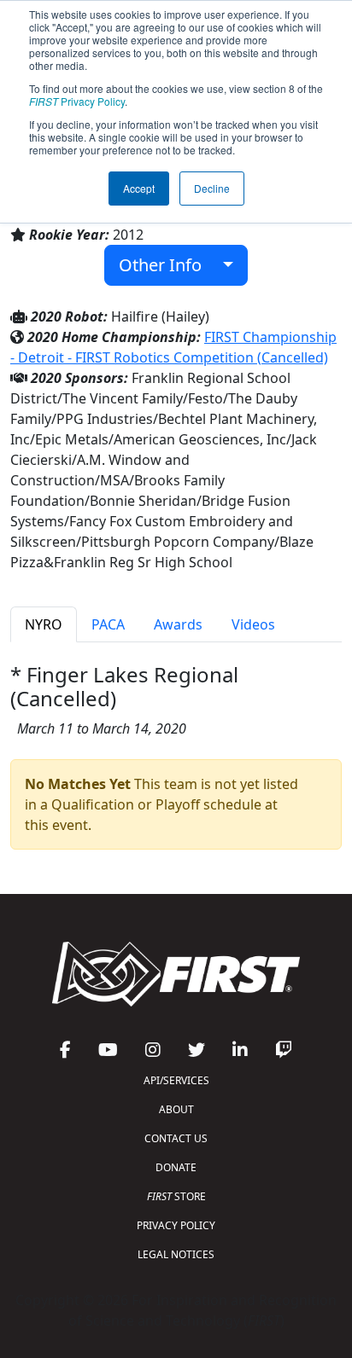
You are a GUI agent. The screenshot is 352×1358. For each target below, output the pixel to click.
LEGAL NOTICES (176, 1254)
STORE (176, 1196)
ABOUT (176, 1109)
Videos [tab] (253, 624)
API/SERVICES (176, 1080)
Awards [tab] (178, 624)
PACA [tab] (108, 624)
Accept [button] (139, 188)
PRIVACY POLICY (176, 1225)
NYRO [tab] (43, 624)
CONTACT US (176, 1138)
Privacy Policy (77, 101)
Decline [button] (212, 188)
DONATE (176, 1167)
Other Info (166, 264)
